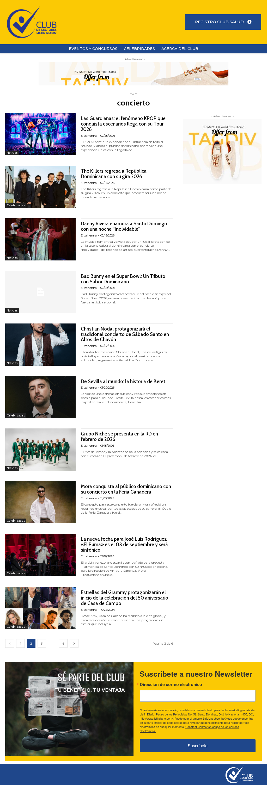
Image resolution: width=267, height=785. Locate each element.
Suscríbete (198, 746)
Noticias (12, 152)
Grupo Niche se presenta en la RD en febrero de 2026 (119, 436)
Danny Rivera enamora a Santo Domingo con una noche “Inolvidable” (124, 226)
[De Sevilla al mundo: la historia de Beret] (40, 397)
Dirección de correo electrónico (171, 684)
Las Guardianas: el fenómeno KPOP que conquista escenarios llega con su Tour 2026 (123, 123)
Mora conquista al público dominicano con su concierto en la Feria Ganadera (126, 489)
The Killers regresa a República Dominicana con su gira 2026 (114, 173)
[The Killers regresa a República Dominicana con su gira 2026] (40, 187)
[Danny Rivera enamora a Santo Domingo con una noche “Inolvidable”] (40, 239)
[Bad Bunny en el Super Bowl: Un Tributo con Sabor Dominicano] (40, 292)
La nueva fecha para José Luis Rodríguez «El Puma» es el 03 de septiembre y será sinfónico (124, 544)
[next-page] (74, 643)
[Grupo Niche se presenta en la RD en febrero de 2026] (40, 449)
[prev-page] (9, 643)
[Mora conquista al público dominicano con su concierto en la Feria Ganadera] (40, 502)
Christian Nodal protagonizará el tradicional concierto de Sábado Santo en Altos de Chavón (125, 334)
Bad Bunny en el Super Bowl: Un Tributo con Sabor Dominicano (123, 279)
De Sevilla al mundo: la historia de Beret (123, 381)
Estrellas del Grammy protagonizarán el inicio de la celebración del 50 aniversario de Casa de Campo (124, 597)
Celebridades (16, 205)
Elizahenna (89, 136)
